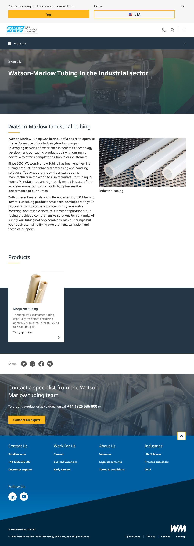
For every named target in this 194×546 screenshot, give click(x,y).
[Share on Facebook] (41, 364)
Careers (59, 454)
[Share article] (24, 364)
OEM (148, 469)
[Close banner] (183, 6)
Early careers (62, 469)
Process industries (157, 462)
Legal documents (110, 462)
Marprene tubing (25, 309)
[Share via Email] (50, 364)
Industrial (20, 43)
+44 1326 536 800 (19, 462)
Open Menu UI (184, 30)
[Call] (164, 30)
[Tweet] (32, 364)
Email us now (17, 454)
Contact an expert (26, 420)
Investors (105, 454)
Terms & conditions (112, 469)
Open (172, 30)
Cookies (165, 536)
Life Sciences (153, 454)
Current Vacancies (65, 462)
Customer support (20, 469)
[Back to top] (181, 436)
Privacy (151, 536)
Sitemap (181, 536)
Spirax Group (133, 536)
